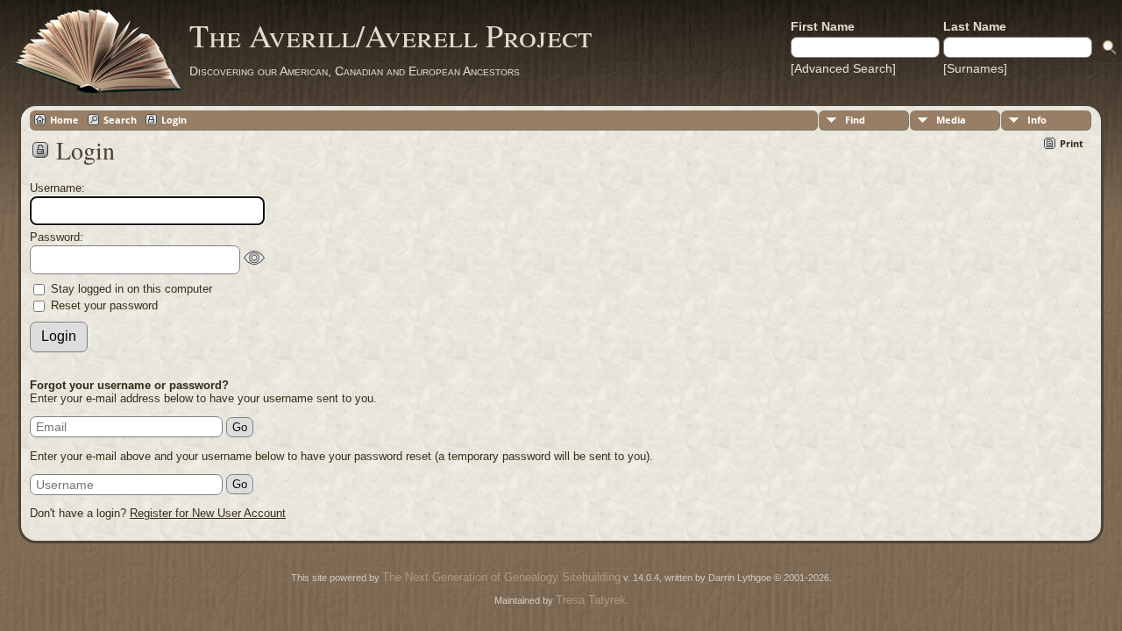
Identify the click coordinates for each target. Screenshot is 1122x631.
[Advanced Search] (843, 68)
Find (855, 119)
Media (951, 119)
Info (1037, 119)
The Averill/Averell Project (390, 35)
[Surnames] (975, 68)
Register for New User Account (208, 513)
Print (1071, 143)
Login (174, 119)
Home (64, 119)
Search (120, 119)
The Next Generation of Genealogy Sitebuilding (501, 577)
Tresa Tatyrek (591, 599)
